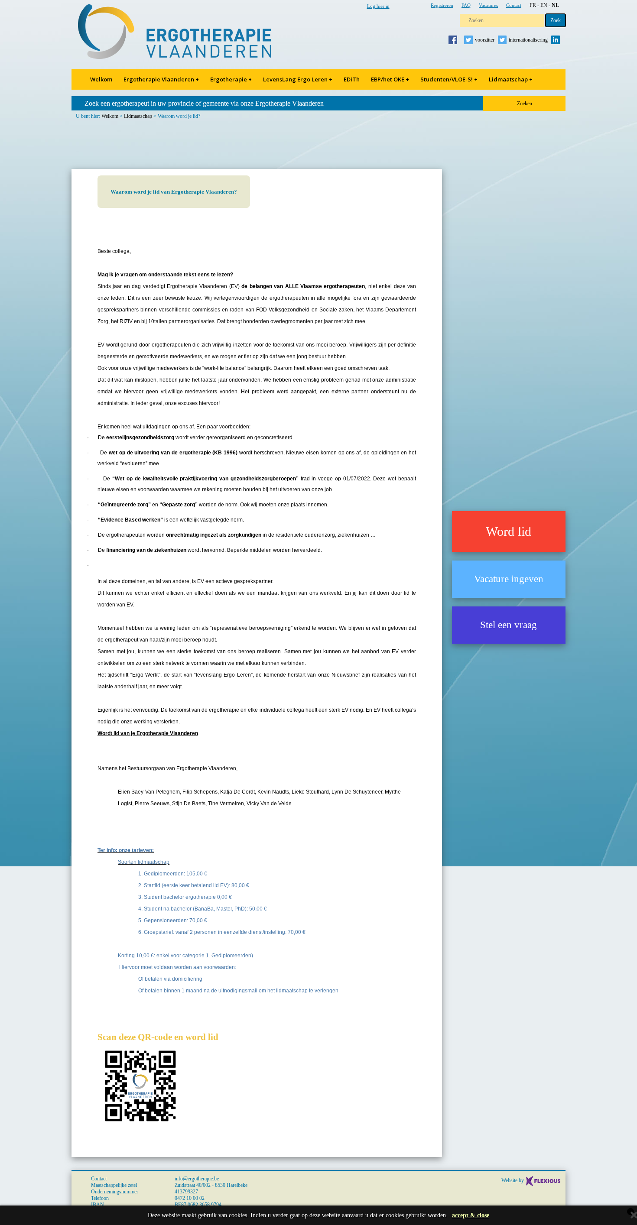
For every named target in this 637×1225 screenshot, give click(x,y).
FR (533, 5)
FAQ (466, 5)
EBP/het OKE (390, 79)
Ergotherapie (231, 79)
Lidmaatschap (511, 79)
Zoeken (524, 103)
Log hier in (378, 6)
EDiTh (352, 79)
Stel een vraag (508, 624)
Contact (513, 5)
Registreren (442, 5)
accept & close (470, 1215)
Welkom (101, 79)
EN (543, 5)
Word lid (508, 531)
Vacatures (488, 5)
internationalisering (528, 40)
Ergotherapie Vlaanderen (161, 79)
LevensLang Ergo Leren (297, 79)
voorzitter (484, 40)
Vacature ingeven (508, 579)
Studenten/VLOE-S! (449, 79)
